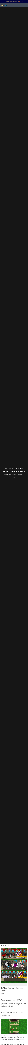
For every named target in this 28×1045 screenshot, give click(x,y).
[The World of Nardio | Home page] (5, 5)
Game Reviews (18, 468)
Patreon (21, 1)
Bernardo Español (11, 474)
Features (8, 468)
